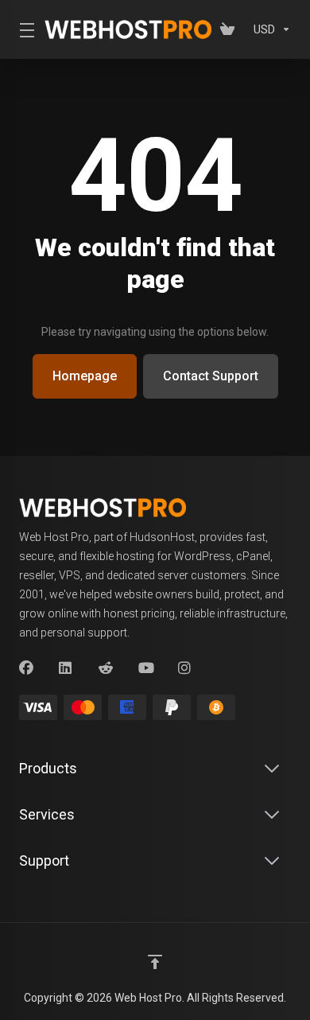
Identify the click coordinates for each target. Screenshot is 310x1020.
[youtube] (145, 668)
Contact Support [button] (210, 375)
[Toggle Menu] (22, 29)
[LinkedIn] (66, 668)
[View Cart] (230, 29)
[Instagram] (185, 668)
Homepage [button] (84, 375)
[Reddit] (106, 668)
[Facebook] (26, 668)
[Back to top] (155, 961)
